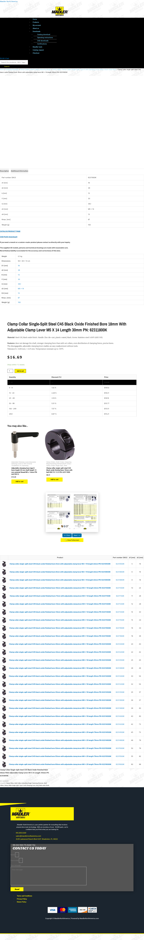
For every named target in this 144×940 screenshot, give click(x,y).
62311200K (120, 604)
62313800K (120, 708)
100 (19, 302)
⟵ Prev (67, 535)
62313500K (120, 692)
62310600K (120, 572)
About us (36, 28)
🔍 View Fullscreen (72, 540)
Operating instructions (45, 38)
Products (36, 22)
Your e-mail (15, 860)
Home (35, 19)
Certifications (42, 44)
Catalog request (38, 50)
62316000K (120, 764)
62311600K (120, 628)
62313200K (120, 684)
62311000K (120, 588)
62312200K (120, 652)
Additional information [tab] (19, 171)
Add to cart (20, 371)
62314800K (120, 740)
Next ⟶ (77, 535)
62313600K (120, 700)
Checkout (36, 53)
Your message (16, 865)
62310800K (120, 580)
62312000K (120, 644)
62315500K (120, 756)
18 (19, 266)
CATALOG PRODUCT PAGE (10, 231)
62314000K (120, 716)
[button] (76, 31)
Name (13, 855)
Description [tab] (4, 171)
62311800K (120, 636)
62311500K (120, 620)
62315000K (120, 748)
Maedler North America (8, 1)
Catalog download (43, 34)
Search (6, 66)
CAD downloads (42, 41)
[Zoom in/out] (4, 936)
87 (19, 298)
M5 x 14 (21, 289)
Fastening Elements (12, 69)
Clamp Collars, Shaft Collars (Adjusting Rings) (35, 69)
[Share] (22, 936)
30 (19, 279)
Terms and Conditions (24, 896)
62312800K (120, 668)
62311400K (120, 612)
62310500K (120, 564)
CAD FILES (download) (8, 237)
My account (37, 25)
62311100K (120, 596)
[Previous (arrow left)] (4, 939)
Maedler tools (37, 47)
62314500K (120, 732)
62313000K (120, 676)
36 (19, 270)
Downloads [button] (36, 31)
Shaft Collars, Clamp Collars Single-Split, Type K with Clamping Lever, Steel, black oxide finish (84, 69)
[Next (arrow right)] (13, 939)
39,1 (19, 284)
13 (19, 275)
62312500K (120, 660)
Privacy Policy (22, 899)
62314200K (120, 724)
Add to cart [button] (19, 481)
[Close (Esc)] (31, 936)
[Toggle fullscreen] (13, 936)
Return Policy (21, 902)
